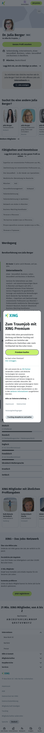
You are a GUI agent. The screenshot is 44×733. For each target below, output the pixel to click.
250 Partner (26, 369)
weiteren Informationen (19, 391)
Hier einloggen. (11, 361)
